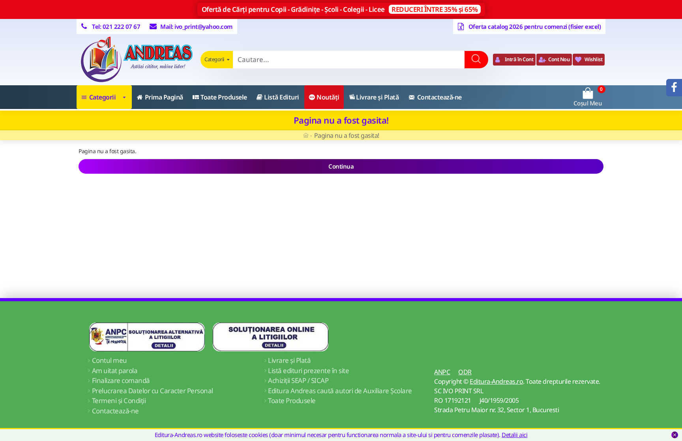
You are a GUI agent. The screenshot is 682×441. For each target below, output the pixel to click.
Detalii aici (514, 435)
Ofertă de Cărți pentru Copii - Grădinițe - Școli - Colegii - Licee (340, 9)
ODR (465, 372)
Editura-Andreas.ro (496, 381)
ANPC (442, 372)
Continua (341, 166)
